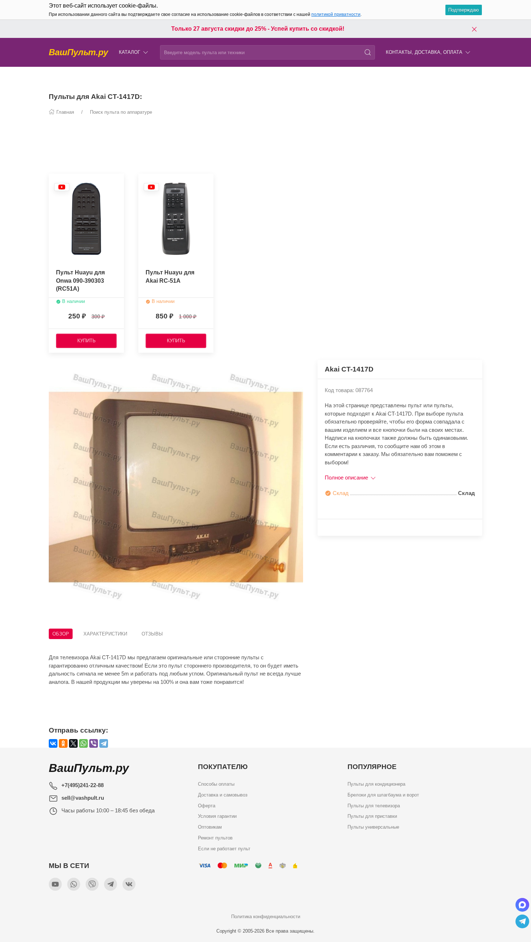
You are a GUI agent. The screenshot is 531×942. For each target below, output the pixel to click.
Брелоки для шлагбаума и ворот (383, 794)
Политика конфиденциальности (265, 916)
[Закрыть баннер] (474, 28)
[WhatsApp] (83, 743)
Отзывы (152, 634)
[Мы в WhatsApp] (73, 884)
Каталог (129, 52)
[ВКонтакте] (53, 743)
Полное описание (347, 477)
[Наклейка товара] (62, 187)
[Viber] (93, 743)
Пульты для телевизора (373, 805)
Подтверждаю (463, 10)
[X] (73, 743)
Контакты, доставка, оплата (424, 52)
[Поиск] (368, 52)
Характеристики (105, 634)
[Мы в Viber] (92, 884)
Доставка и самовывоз (222, 794)
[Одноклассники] (63, 743)
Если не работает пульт (224, 848)
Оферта (206, 805)
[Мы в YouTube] (55, 884)
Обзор (60, 634)
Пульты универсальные (373, 827)
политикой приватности (336, 14)
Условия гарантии (217, 816)
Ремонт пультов (215, 837)
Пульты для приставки (372, 816)
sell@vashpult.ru (82, 798)
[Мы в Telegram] (110, 884)
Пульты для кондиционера (376, 784)
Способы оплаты (216, 784)
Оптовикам (210, 827)
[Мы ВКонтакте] (128, 884)
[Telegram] (103, 743)
